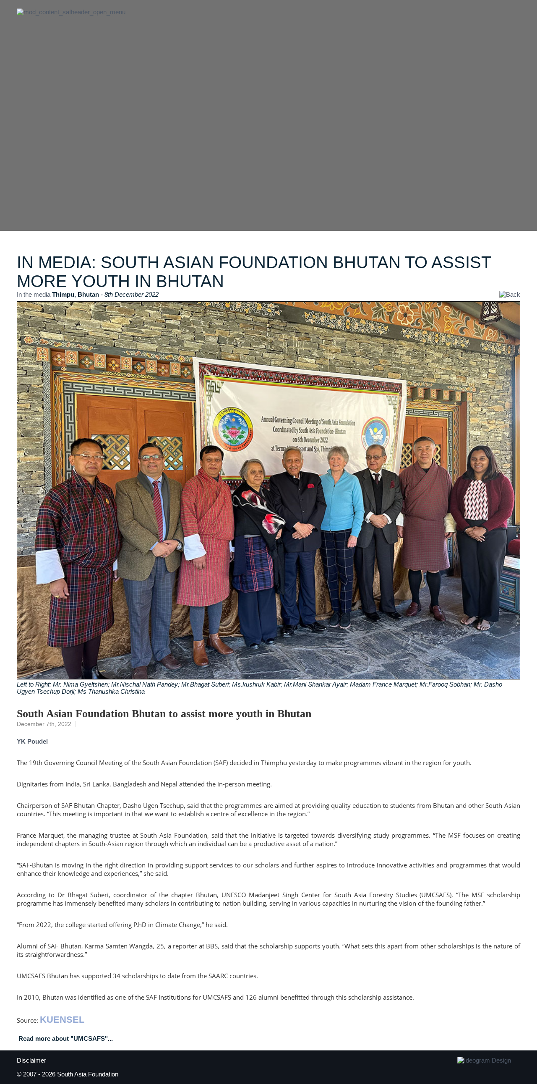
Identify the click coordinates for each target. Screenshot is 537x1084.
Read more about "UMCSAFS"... (65, 1038)
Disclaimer (31, 1060)
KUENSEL (62, 1019)
